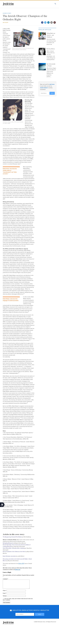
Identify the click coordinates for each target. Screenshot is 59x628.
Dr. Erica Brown (51, 49)
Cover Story (7, 13)
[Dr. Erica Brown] (42, 51)
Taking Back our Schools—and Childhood (51, 35)
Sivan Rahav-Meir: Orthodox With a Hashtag (14, 548)
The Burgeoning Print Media (12, 537)
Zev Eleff (5, 22)
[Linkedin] (48, 22)
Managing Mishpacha (8, 543)
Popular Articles (45, 29)
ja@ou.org (17, 569)
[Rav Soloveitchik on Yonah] (42, 66)
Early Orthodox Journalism (9, 556)
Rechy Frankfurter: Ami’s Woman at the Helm (14, 551)
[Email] (51, 22)
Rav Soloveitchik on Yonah (51, 65)
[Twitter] (45, 22)
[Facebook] (42, 22)
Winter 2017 (21, 563)
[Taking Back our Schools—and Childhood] (42, 36)
